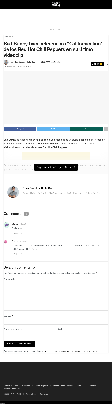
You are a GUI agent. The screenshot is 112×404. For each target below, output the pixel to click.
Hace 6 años (25, 224)
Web (60, 329)
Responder (18, 233)
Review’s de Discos (12, 388)
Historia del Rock (11, 385)
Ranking (92, 385)
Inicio (6, 36)
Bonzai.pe (44, 394)
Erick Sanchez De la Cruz (24, 61)
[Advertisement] (56, 17)
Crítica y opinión (41, 385)
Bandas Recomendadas (63, 385)
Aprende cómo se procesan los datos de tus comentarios (70, 351)
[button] (97, 64)
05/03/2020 (45, 61)
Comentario (10, 279)
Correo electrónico (14, 329)
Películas (26, 385)
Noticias (12, 36)
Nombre (8, 315)
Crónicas (81, 385)
